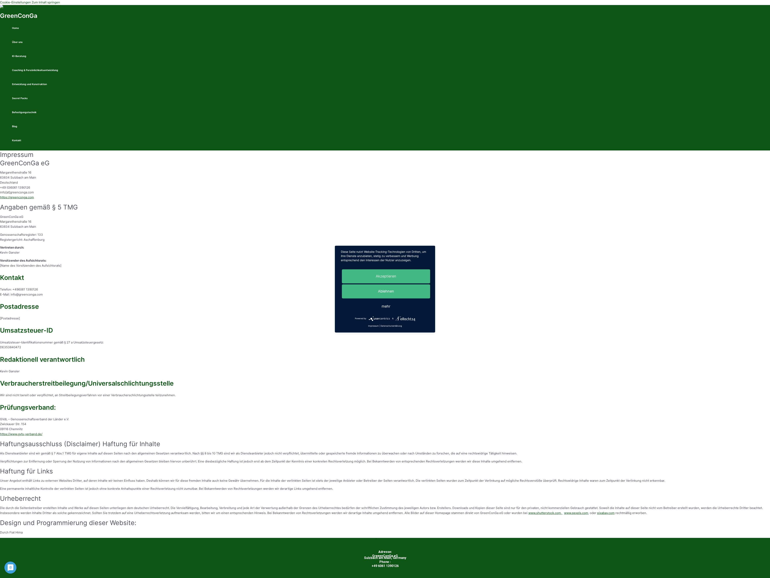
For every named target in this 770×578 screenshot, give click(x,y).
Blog (14, 126)
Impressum (385, 548)
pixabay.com (606, 513)
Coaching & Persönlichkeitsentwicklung (35, 70)
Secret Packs (20, 98)
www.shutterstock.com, (545, 513)
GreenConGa (18, 15)
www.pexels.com (576, 513)
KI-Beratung (19, 56)
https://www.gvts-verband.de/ (21, 434)
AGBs (385, 544)
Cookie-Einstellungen (15, 2)
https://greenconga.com (17, 197)
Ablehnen (386, 291)
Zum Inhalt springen (46, 2)
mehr (386, 306)
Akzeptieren (386, 276)
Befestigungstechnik (24, 112)
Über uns (17, 42)
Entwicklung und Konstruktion (29, 84)
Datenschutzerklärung (391, 326)
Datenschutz (385, 540)
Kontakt (16, 140)
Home (15, 27)
